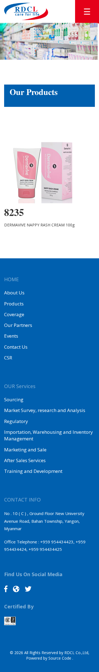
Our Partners (18, 325)
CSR (8, 357)
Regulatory (16, 421)
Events (11, 336)
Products (14, 303)
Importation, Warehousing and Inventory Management (48, 435)
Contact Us (16, 347)
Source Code (60, 658)
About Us (14, 292)
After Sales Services (25, 460)
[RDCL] (26, 10)
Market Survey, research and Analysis (44, 410)
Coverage (14, 314)
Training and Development (33, 471)
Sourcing (13, 399)
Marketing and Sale (25, 449)
